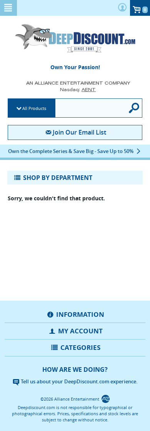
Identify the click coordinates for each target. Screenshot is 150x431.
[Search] (134, 108)
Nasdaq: (78, 89)
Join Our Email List (79, 132)
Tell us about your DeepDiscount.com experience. (79, 381)
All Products (34, 108)
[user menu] (122, 8)
